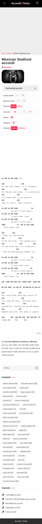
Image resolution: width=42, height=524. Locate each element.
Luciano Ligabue (9, 443)
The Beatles (22, 473)
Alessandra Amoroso (29, 383)
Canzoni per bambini (11, 405)
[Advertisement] (21, 30)
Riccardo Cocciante (24, 464)
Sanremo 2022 (24, 468)
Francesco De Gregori (11, 422)
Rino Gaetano (8, 468)
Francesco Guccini (10, 426)
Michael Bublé (22, 447)
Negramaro (25, 451)
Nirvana (7, 67)
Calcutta (7, 400)
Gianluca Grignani (28, 426)
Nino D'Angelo (8, 456)
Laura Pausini (23, 434)
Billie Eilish (8, 396)
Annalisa (24, 388)
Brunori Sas (21, 396)
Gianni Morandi (9, 430)
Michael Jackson (9, 451)
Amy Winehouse (9, 388)
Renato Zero (8, 464)
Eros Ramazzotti (25, 413)
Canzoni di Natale (22, 400)
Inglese (20, 106)
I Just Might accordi (12, 495)
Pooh (21, 460)
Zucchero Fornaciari (10, 481)
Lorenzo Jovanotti (20, 439)
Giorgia (22, 430)
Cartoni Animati (29, 405)
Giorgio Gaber (8, 434)
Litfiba (6, 439)
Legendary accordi (12, 508)
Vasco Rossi (23, 477)
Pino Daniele (8, 460)
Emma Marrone (9, 413)
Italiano (13, 106)
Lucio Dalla (7, 447)
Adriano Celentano (10, 383)
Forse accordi (10, 512)
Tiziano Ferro (8, 477)
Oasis (21, 456)
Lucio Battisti (26, 443)
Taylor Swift (8, 473)
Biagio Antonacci (27, 392)
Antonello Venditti (10, 392)
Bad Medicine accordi (14, 503)
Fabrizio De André (10, 417)
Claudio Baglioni (9, 409)
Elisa (23, 409)
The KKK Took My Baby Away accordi (20, 499)
